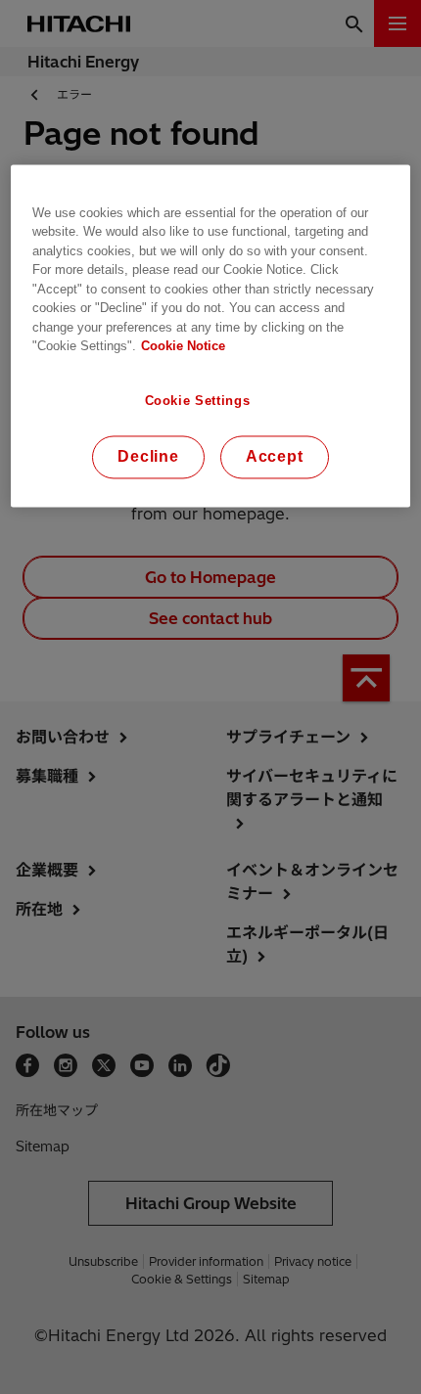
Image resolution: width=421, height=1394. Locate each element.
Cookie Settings (198, 400)
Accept (275, 457)
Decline (148, 457)
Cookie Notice (183, 346)
